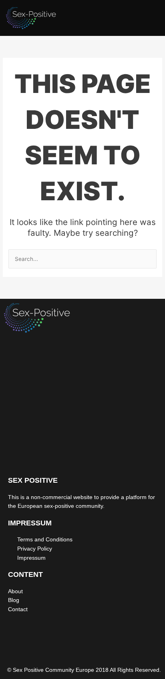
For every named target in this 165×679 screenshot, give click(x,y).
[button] (151, 20)
